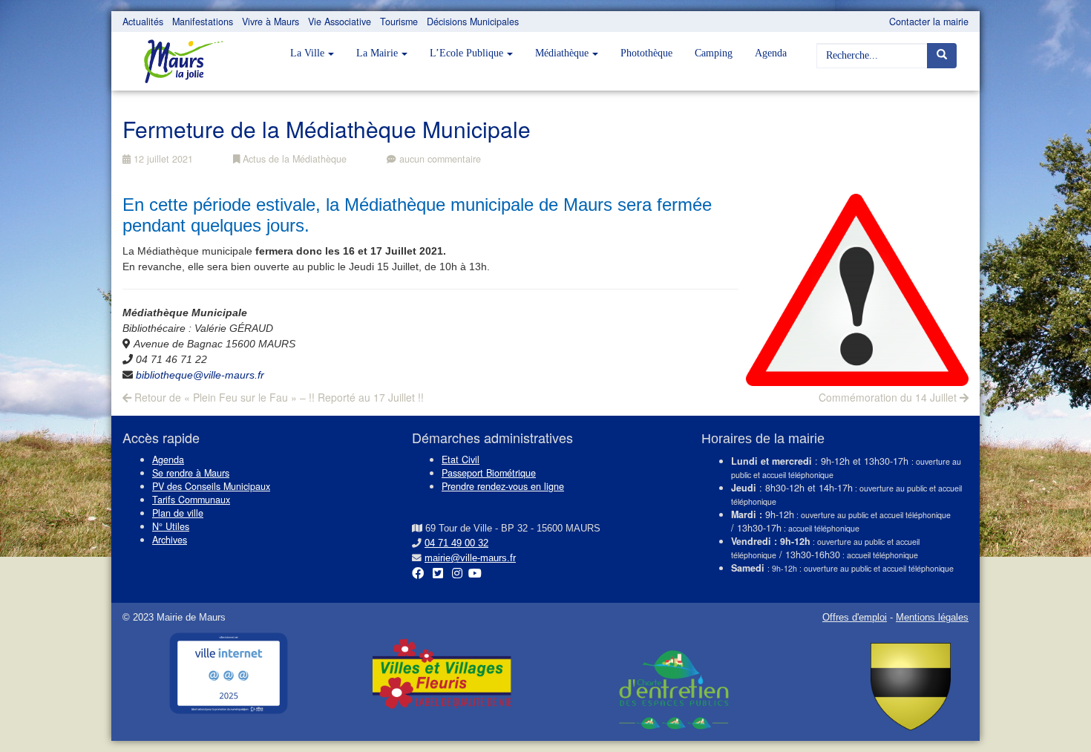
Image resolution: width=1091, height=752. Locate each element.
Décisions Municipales (473, 21)
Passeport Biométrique (489, 473)
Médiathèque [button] (562, 53)
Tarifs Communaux (191, 499)
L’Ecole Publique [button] (466, 53)
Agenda (771, 53)
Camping (714, 53)
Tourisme (399, 21)
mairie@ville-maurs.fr (470, 558)
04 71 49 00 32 (456, 543)
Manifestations (202, 21)
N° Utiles (170, 526)
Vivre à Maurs (270, 21)
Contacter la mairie (929, 21)
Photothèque (646, 53)
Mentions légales (932, 617)
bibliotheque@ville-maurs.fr (200, 375)
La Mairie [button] (377, 53)
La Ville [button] (307, 53)
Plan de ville (177, 513)
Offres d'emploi (854, 617)
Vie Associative (339, 21)
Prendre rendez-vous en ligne (503, 486)
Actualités (142, 21)
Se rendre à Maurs (190, 473)
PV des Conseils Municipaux (211, 486)
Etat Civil (460, 459)
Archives (169, 539)
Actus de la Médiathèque (293, 159)
